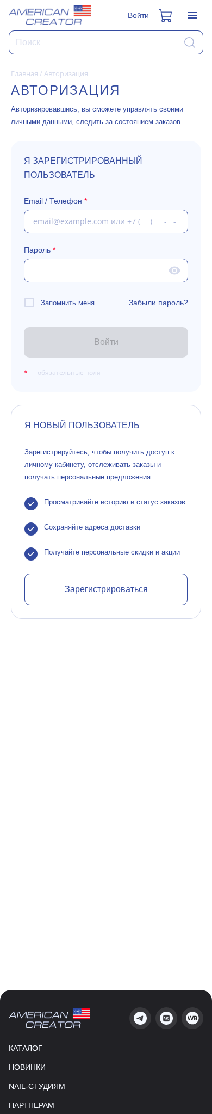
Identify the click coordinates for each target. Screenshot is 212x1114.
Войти (138, 15)
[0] (166, 15)
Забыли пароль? (158, 302)
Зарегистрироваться (106, 589)
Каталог (25, 1048)
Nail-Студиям (37, 1086)
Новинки (27, 1067)
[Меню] (192, 15)
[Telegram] (140, 1018)
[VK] (166, 1018)
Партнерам (31, 1105)
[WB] (192, 1018)
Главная (24, 73)
